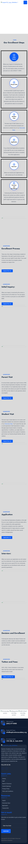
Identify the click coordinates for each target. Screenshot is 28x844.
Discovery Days (9, 424)
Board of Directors (6, 783)
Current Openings (6, 786)
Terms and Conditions (7, 791)
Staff (3, 781)
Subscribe (6, 831)
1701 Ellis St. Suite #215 (14, 741)
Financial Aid (5, 808)
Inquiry (4, 800)
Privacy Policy (5, 788)
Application (5, 805)
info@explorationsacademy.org (16, 732)
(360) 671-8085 (11, 724)
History (4, 778)
